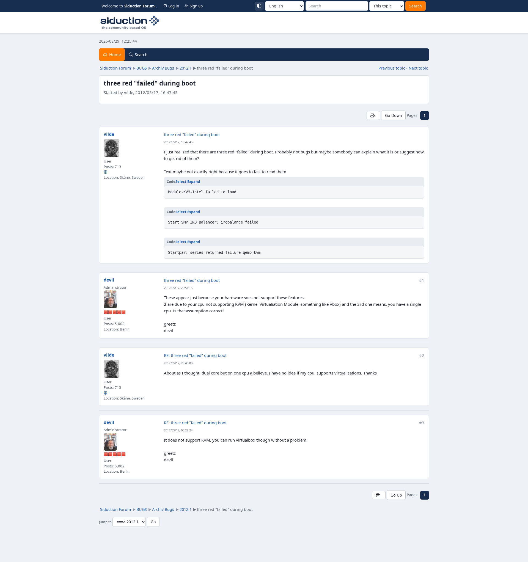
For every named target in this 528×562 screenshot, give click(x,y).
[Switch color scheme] (259, 6)
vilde (109, 134)
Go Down (393, 115)
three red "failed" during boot (192, 134)
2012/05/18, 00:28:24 (178, 430)
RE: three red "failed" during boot (195, 355)
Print (373, 115)
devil (109, 280)
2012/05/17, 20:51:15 (178, 288)
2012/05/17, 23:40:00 (178, 363)
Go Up (396, 495)
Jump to (105, 522)
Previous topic (391, 68)
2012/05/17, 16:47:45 (178, 142)
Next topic (418, 68)
